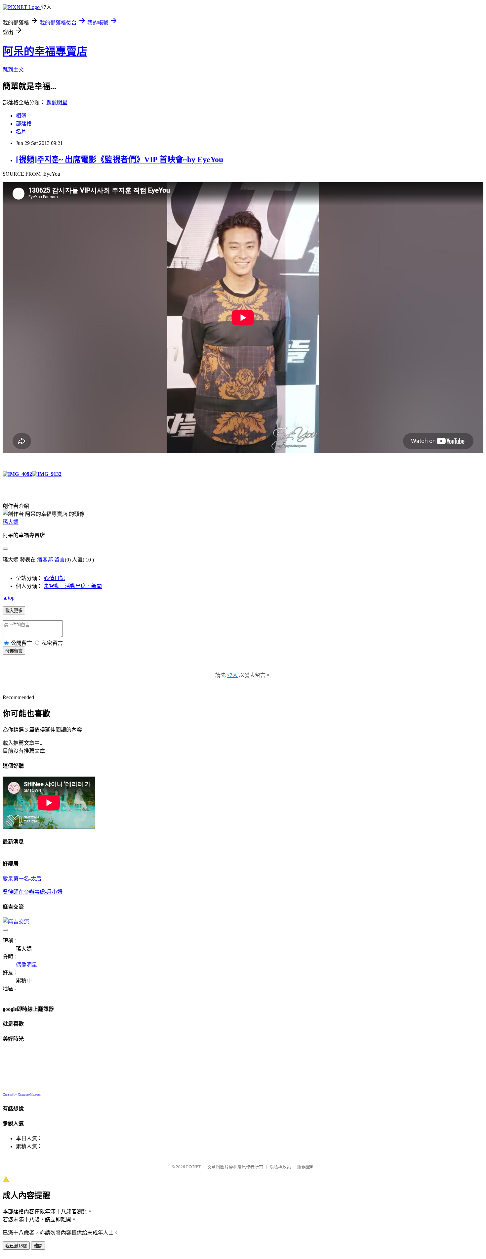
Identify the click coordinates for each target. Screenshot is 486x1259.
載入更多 (13, 610)
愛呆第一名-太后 (22, 878)
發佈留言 (13, 651)
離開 (38, 1245)
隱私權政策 (280, 1166)
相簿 (21, 115)
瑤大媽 (11, 522)
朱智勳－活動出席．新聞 (73, 586)
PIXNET (193, 1166)
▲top (9, 598)
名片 (21, 131)
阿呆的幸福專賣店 (45, 51)
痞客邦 (45, 559)
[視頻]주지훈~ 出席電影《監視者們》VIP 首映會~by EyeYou (119, 159)
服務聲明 (305, 1166)
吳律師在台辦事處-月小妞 (32, 892)
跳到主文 (13, 69)
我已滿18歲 (16, 1245)
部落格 (24, 123)
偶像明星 (56, 102)
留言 (59, 559)
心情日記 (54, 578)
